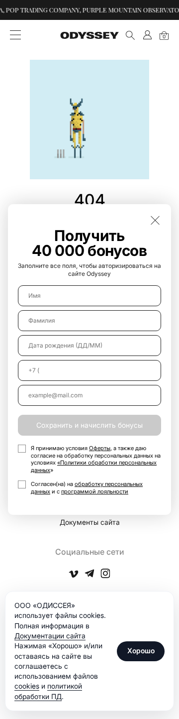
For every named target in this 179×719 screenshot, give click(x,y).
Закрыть (155, 220)
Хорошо (141, 650)
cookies (26, 686)
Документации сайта (50, 635)
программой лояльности (94, 491)
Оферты (99, 448)
